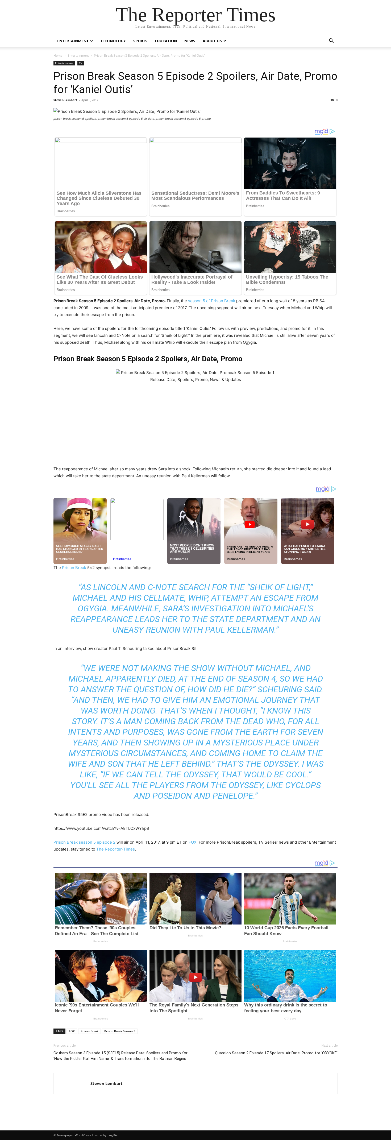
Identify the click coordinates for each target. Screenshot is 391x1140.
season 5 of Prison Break (211, 300)
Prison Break (74, 567)
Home (58, 55)
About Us (212, 40)
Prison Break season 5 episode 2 (84, 842)
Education (166, 40)
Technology (113, 40)
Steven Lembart (65, 100)
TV (80, 63)
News (189, 40)
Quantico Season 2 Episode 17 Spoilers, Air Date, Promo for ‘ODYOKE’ (276, 1053)
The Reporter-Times (115, 849)
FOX (192, 842)
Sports (140, 40)
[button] (331, 41)
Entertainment (73, 40)
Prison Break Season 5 (119, 1031)
